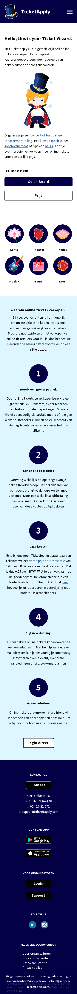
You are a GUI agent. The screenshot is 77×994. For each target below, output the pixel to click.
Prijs (39, 195)
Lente (14, 250)
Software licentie (35, 963)
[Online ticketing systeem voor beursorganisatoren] (38, 270)
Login (38, 883)
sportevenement (16, 146)
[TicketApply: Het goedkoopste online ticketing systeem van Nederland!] (27, 11)
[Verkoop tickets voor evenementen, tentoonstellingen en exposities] (63, 238)
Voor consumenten (36, 958)
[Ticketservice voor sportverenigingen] (62, 270)
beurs (49, 146)
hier (65, 582)
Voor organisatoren (37, 953)
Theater (38, 250)
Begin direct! (38, 743)
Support (38, 895)
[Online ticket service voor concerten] (17, 271)
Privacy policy (32, 967)
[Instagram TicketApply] (44, 925)
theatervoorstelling (18, 141)
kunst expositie (51, 141)
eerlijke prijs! (14, 991)
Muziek (14, 281)
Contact (38, 785)
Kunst (62, 250)
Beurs (38, 281)
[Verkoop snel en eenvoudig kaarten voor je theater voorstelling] (14, 242)
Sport (63, 281)
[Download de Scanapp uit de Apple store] (38, 853)
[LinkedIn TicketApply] (32, 925)
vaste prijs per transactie (47, 561)
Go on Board (38, 181)
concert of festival (43, 135)
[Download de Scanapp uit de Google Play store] (38, 840)
